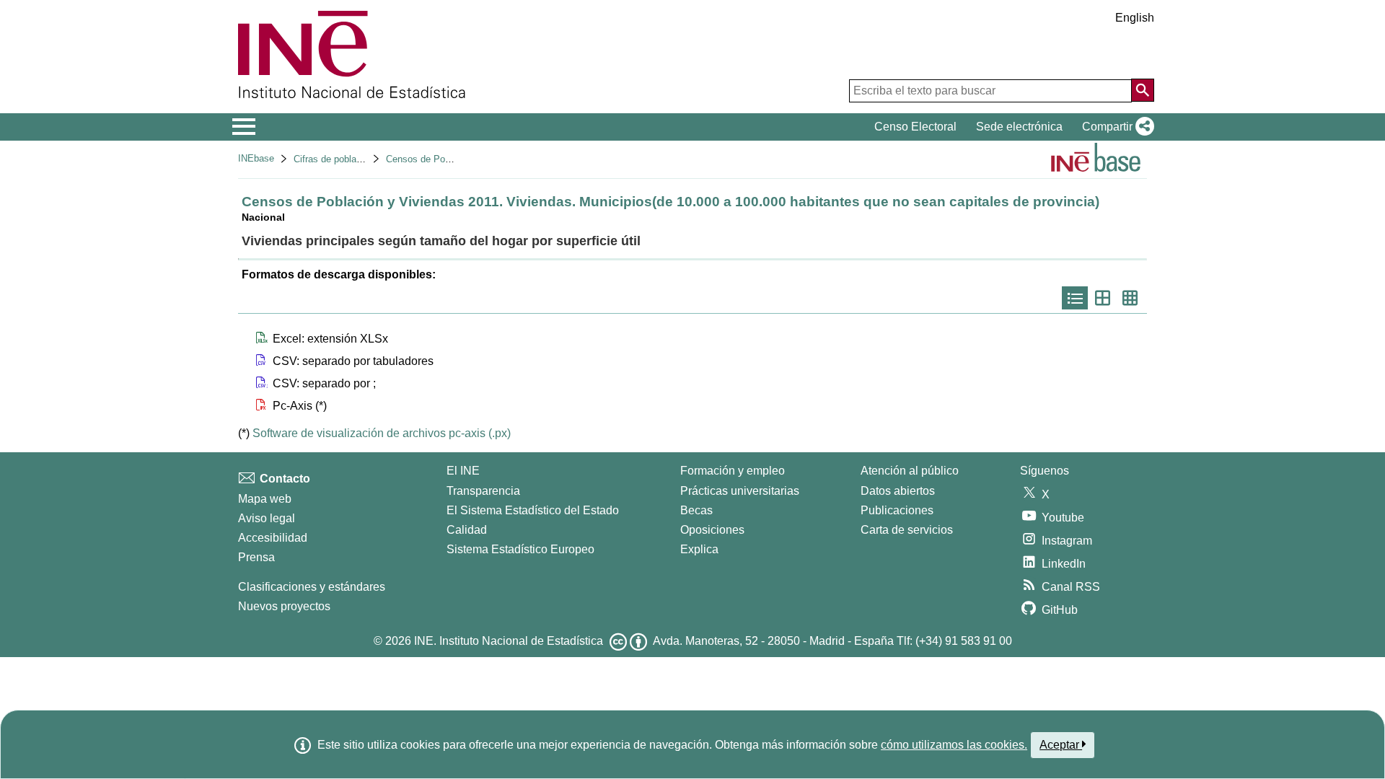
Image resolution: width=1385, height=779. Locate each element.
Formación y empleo (732, 471)
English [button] (1134, 18)
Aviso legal (266, 518)
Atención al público (910, 471)
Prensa (256, 557)
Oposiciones (712, 530)
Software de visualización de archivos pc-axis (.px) (381, 433)
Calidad (467, 530)
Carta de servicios (907, 530)
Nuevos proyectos (284, 606)
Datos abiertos (898, 491)
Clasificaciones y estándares (311, 587)
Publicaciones (897, 510)
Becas (696, 510)
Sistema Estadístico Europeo (520, 549)
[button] (1115, 127)
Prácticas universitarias (739, 491)
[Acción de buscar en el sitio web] (1142, 90)
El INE (463, 471)
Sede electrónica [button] (1019, 126)
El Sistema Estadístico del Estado (533, 510)
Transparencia (483, 491)
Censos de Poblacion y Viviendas (456, 159)
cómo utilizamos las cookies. (954, 745)
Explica (699, 549)
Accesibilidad (272, 538)
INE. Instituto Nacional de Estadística (508, 641)
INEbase (256, 158)
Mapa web (264, 499)
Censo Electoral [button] (915, 126)
